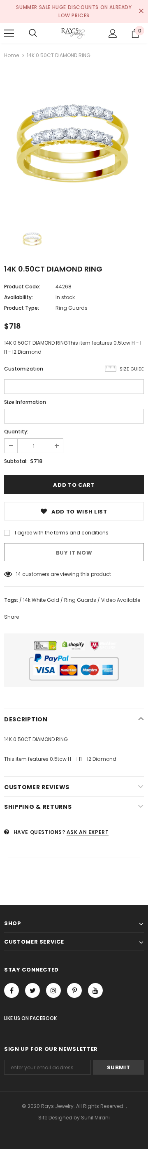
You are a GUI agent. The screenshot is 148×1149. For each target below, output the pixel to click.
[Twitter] (32, 990)
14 (18, 574)
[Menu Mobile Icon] (9, 33)
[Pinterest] (74, 990)
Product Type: (21, 307)
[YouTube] (95, 990)
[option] (74, 141)
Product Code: (22, 286)
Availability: (18, 297)
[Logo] (72, 33)
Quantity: (16, 431)
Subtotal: (16, 461)
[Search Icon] (33, 33)
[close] (141, 11)
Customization (23, 368)
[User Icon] (113, 33)
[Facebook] (11, 990)
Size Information (25, 401)
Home (11, 55)
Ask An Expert (88, 832)
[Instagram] (53, 990)
